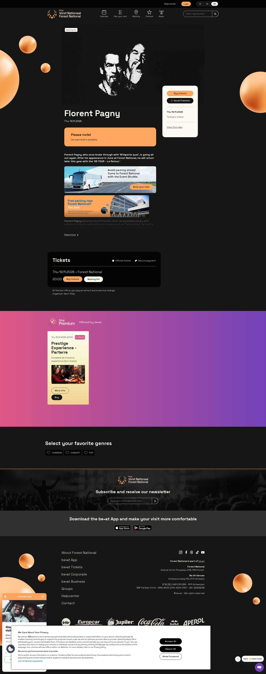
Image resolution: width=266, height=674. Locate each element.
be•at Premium (182, 100)
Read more (70, 234)
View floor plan (174, 127)
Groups (67, 588)
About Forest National (79, 552)
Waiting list (93, 279)
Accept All (170, 641)
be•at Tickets (72, 567)
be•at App (69, 560)
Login (186, 4)
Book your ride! (141, 186)
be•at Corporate (74, 574)
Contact (68, 603)
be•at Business (73, 581)
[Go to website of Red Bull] (174, 622)
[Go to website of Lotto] (66, 622)
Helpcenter (170, 3)
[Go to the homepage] (64, 14)
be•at (201, 561)
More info (60, 390)
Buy (57, 397)
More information (133, 210)
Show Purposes (171, 656)
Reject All (170, 649)
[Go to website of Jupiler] (120, 622)
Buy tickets (180, 93)
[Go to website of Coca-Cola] (152, 622)
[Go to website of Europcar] (89, 622)
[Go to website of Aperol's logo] (193, 622)
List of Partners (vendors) (30, 661)
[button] (10, 648)
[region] (111, 648)
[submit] (215, 14)
